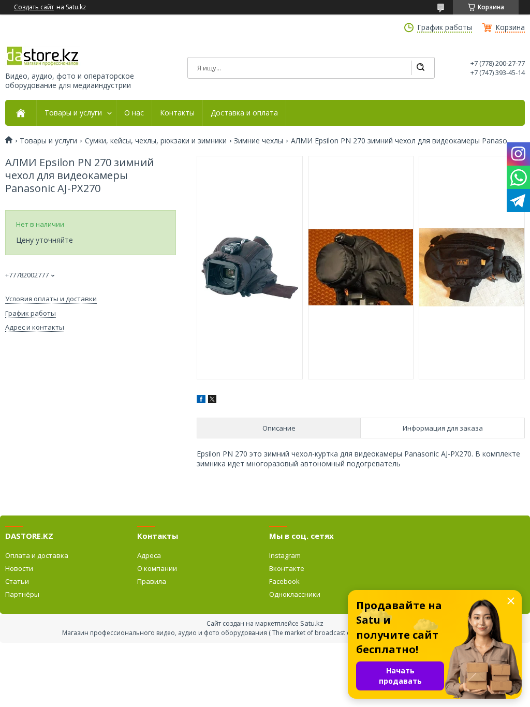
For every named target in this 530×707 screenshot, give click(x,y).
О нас (134, 112)
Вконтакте (286, 568)
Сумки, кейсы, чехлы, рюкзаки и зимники (156, 140)
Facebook (284, 581)
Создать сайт (34, 7)
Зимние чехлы (258, 140)
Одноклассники (294, 594)
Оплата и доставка (36, 555)
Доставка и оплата (244, 112)
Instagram (285, 555)
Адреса (149, 555)
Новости (19, 568)
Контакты (177, 112)
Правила (151, 581)
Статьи (17, 581)
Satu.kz (311, 623)
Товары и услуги (73, 112)
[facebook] (201, 400)
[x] (212, 400)
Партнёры (22, 594)
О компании (157, 568)
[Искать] (420, 68)
